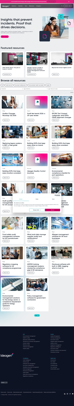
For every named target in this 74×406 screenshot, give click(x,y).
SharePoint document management (31, 367)
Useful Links (53, 358)
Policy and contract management (30, 374)
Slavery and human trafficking (50, 392)
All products (53, 360)
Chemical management (28, 346)
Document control (55, 339)
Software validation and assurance (58, 350)
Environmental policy (27, 392)
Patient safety (26, 348)
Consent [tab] (20, 199)
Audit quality (26, 372)
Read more (6, 120)
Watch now (55, 74)
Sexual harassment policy (38, 392)
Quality (52, 334)
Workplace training (55, 352)
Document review (54, 348)
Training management (55, 337)
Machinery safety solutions (29, 339)
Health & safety (26, 337)
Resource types (54, 88)
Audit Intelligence (27, 360)
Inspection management (56, 345)
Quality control (54, 343)
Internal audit (26, 361)
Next (36, 315)
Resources (31, 6)
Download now (7, 74)
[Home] (6, 5)
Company (38, 6)
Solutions (14, 6)
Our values (53, 361)
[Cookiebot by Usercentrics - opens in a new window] (55, 195)
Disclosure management (28, 370)
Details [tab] (37, 199)
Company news (54, 365)
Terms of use (9, 392)
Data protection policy (17, 392)
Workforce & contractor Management (31, 341)
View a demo (5, 36)
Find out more (51, 1)
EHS (24, 334)
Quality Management (55, 336)
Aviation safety (26, 343)
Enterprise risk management (29, 363)
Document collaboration (28, 365)
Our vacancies (54, 367)
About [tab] (53, 199)
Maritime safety (26, 345)
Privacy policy (3, 392)
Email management (27, 369)
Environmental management (29, 336)
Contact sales (68, 5)
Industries (20, 6)
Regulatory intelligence (56, 346)
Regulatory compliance (28, 376)
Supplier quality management (57, 341)
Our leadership (54, 363)
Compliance (25, 358)
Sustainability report (55, 369)
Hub (26, 6)
